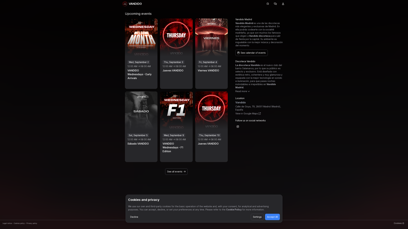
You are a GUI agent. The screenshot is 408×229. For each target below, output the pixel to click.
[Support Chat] (275, 3)
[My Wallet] (267, 3)
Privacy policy (31, 223)
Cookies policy (19, 223)
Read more (241, 91)
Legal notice (7, 223)
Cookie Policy (234, 209)
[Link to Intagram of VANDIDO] (237, 126)
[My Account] (283, 3)
